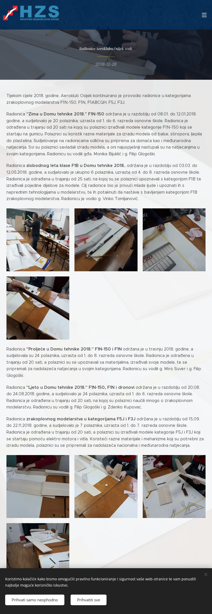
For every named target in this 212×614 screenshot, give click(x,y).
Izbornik (204, 15)
